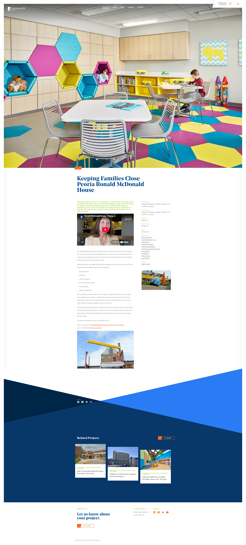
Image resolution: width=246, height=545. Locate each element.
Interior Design (147, 244)
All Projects (168, 438)
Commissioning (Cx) (149, 240)
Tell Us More (87, 526)
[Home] (16, 9)
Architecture (147, 238)
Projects (106, 7)
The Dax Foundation (95, 328)
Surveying (145, 258)
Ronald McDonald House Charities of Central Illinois (107, 325)
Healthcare (146, 264)
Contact (141, 7)
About (115, 7)
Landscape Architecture (151, 249)
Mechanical (146, 251)
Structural (146, 256)
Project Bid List (139, 515)
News (123, 7)
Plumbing (145, 254)
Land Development (148, 247)
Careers (131, 7)
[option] (123, 86)
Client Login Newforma (141, 512)
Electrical (145, 242)
